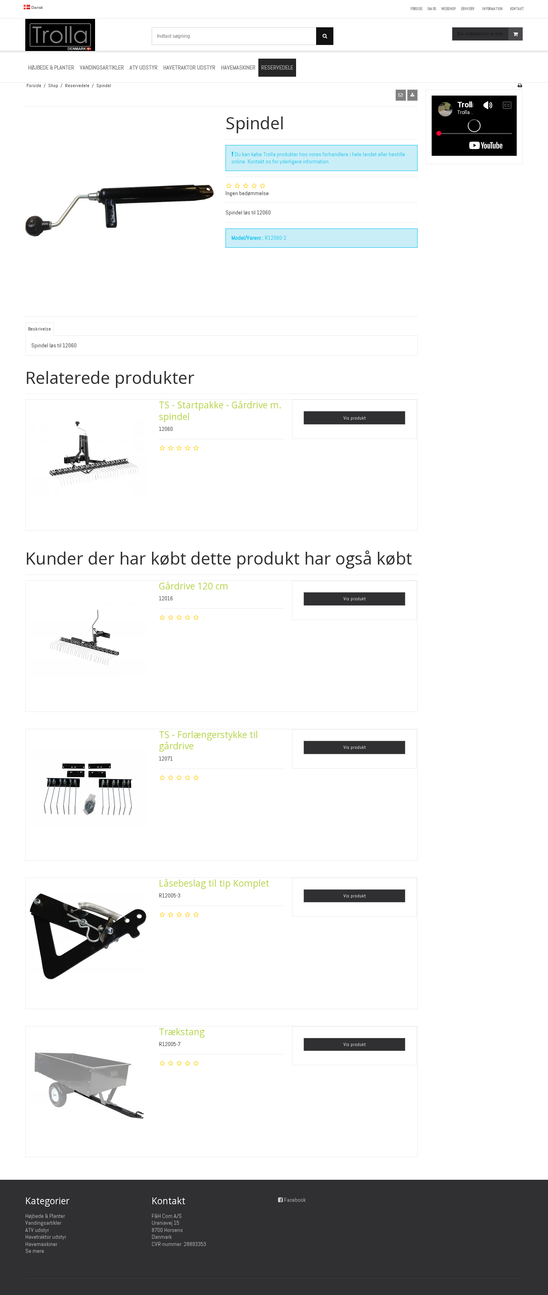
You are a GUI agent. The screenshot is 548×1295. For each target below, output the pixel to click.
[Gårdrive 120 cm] (88, 643)
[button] (401, 95)
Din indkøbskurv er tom (480, 34)
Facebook (295, 1199)
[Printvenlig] (520, 85)
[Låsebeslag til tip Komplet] (88, 940)
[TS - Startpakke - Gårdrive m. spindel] (88, 462)
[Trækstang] (88, 1089)
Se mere (34, 1250)
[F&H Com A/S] (84, 35)
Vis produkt (354, 418)
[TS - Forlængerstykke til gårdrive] (88, 791)
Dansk (36, 7)
